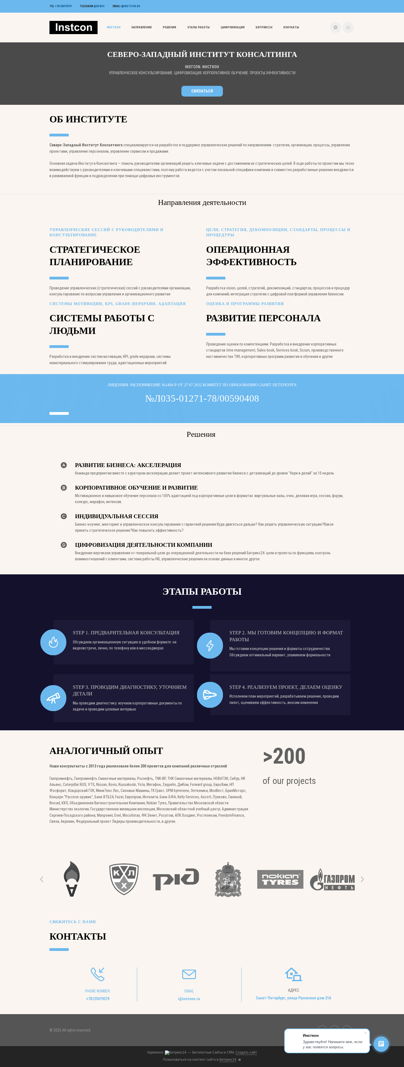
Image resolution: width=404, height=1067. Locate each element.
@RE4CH (99, 6)
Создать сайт (246, 1052)
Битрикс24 (264, 27)
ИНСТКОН (113, 27)
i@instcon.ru (130, 6)
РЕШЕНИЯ (169, 27)
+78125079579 (63, 6)
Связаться (202, 91)
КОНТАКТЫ (291, 27)
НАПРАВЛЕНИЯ (141, 27)
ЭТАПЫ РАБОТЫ (198, 27)
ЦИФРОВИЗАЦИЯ (233, 27)
